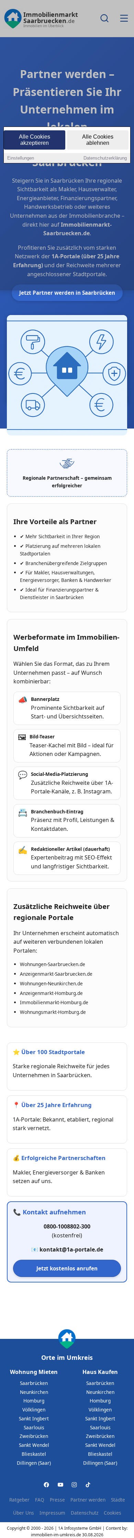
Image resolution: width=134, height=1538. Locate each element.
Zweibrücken (34, 1436)
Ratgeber (19, 1499)
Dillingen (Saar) (34, 1463)
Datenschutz (84, 1512)
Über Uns (23, 1512)
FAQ (39, 1499)
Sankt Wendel (34, 1445)
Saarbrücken (34, 1383)
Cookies (112, 1512)
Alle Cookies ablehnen (97, 140)
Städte (118, 1499)
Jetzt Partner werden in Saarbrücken (67, 292)
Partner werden (87, 1499)
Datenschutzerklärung (105, 158)
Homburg (33, 1400)
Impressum (52, 1512)
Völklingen (33, 1409)
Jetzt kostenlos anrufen (67, 1268)
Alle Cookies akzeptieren (34, 140)
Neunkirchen (34, 1392)
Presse (57, 1499)
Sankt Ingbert (34, 1418)
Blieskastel (34, 1454)
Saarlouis (34, 1427)
